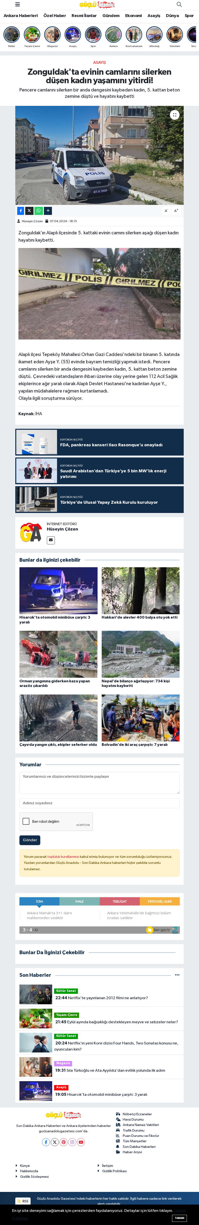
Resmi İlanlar (84, 16)
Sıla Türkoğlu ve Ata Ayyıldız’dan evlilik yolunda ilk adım (110, 1070)
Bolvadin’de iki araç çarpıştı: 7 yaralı (134, 745)
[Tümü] (177, 975)
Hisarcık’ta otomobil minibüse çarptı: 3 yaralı (101, 1094)
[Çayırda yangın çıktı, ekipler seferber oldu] (58, 718)
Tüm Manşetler (135, 1141)
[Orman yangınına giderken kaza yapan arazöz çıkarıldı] (58, 654)
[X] (55, 1142)
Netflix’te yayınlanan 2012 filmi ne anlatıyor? (101, 998)
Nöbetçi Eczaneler (137, 1114)
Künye (25, 1166)
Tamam (179, 1218)
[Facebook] (46, 1142)
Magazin (63, 1063)
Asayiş (154, 16)
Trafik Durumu (133, 1130)
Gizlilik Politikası (114, 1171)
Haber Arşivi (132, 1152)
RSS (25, 1201)
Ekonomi (133, 16)
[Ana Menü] (17, 5)
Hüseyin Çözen (32, 221)
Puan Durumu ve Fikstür (141, 1136)
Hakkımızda (29, 1171)
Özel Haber (54, 16)
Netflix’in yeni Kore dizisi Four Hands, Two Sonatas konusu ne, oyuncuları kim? (116, 1046)
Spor (189, 16)
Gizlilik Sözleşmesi (34, 1177)
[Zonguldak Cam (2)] (99, 293)
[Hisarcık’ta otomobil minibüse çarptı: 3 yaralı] (58, 591)
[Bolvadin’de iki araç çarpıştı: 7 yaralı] (141, 718)
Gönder (30, 840)
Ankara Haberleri (21, 16)
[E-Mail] (51, 540)
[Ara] (179, 5)
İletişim (107, 1166)
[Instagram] (72, 1142)
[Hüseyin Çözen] (31, 533)
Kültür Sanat (66, 991)
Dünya (172, 16)
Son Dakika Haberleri (139, 1147)
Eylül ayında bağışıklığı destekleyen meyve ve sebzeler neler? (116, 1022)
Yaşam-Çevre (66, 1015)
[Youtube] (81, 1142)
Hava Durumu (133, 1119)
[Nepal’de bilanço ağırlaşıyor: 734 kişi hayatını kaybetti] (141, 654)
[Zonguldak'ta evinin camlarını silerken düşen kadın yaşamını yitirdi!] (99, 155)
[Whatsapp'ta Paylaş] (38, 211)
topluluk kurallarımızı (63, 857)
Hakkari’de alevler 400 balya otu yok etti (139, 617)
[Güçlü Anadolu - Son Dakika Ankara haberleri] (97, 5)
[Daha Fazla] (48, 211)
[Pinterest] (63, 1142)
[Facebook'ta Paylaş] (20, 211)
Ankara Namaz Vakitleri (141, 1125)
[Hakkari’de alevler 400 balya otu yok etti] (141, 591)
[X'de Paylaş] (29, 211)
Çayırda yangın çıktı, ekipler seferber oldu (58, 745)
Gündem (110, 16)
